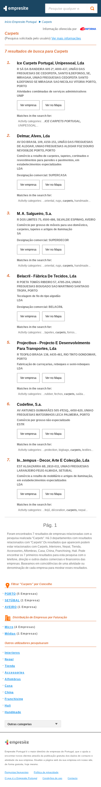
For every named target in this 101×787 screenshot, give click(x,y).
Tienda (10, 666)
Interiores (12, 652)
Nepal (9, 659)
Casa (9, 685)
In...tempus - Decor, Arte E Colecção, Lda (53, 460)
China (9, 692)
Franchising (14, 699)
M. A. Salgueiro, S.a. (34, 214)
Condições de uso (52, 778)
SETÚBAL (12, 600)
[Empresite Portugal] (16, 10)
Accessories (14, 672)
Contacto (73, 778)
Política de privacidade (46, 772)
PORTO (10, 593)
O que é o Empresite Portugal (21, 778)
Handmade (13, 712)
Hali (8, 705)
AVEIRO (11, 607)
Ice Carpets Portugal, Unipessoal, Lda (50, 63)
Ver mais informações (66, 38)
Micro (9, 627)
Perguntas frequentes (16, 772)
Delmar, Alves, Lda (33, 136)
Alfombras (13, 679)
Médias (10, 633)
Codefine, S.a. (29, 404)
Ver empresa (28, 105)
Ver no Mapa (53, 105)
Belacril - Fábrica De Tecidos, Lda (46, 276)
